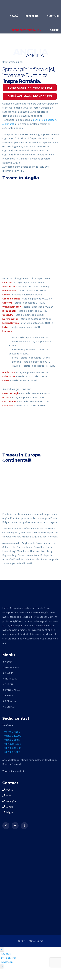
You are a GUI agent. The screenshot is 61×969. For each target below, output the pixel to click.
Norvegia (10, 801)
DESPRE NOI (32, 15)
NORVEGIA (11, 678)
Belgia (9, 812)
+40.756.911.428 (11, 751)
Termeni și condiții (13, 771)
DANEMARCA (12, 689)
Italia (8, 795)
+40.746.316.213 (11, 731)
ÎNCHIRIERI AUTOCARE (27, 44)
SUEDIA (9, 684)
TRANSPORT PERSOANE (25, 29)
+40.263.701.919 (11, 739)
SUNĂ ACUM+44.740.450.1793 (30, 96)
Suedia (9, 806)
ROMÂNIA (10, 701)
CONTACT (53, 44)
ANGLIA (9, 673)
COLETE (54, 29)
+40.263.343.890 (11, 735)
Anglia (9, 789)
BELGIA (9, 695)
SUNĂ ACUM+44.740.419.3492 (30, 87)
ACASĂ (14, 15)
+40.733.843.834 (11, 747)
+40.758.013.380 (11, 743)
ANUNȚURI (53, 15)
